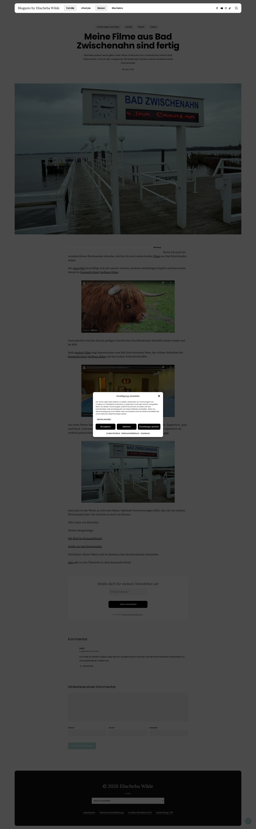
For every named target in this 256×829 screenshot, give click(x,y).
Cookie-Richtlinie (113, 433)
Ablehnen (127, 426)
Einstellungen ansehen (149, 426)
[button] (159, 396)
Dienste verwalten (104, 419)
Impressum (145, 433)
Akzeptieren (105, 426)
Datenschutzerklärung (130, 433)
